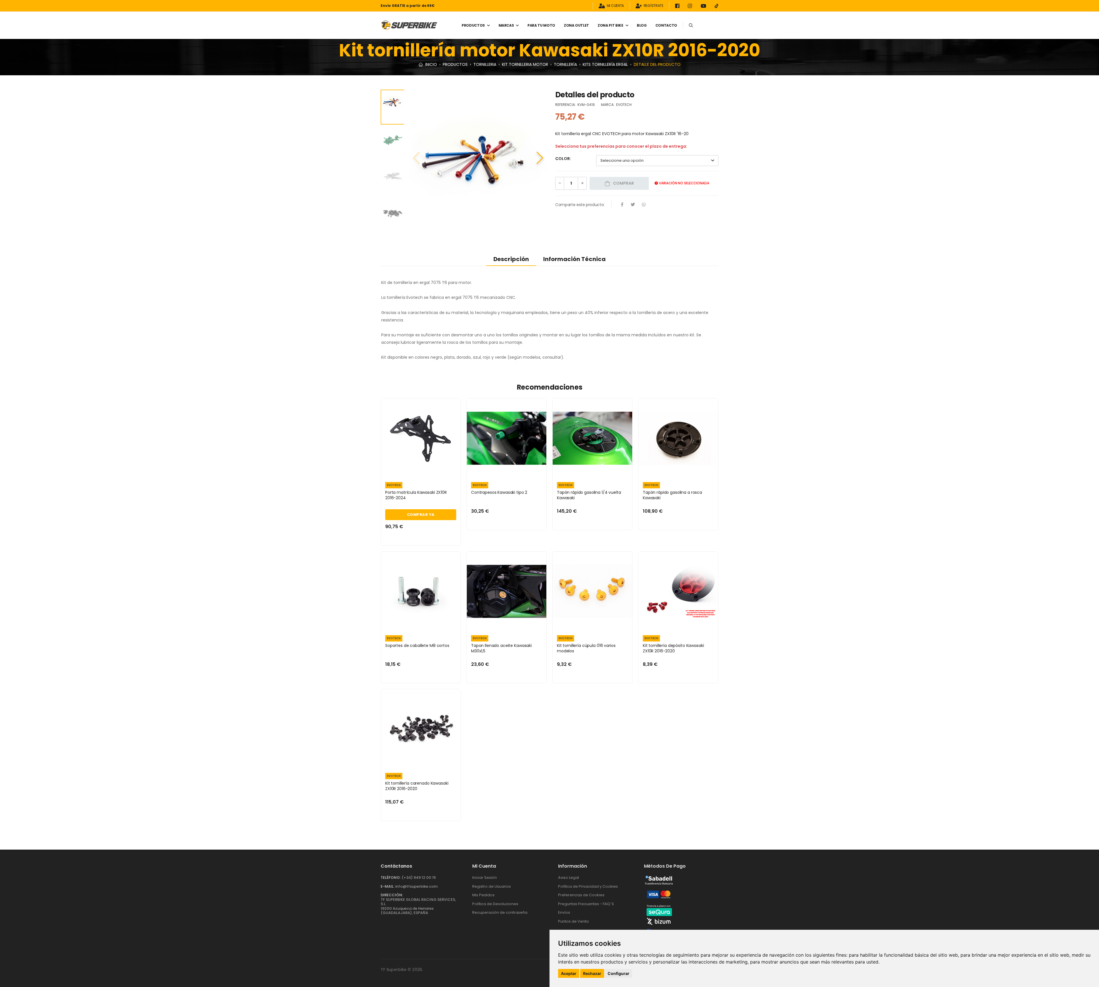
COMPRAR (623, 183)
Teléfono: (391, 877)
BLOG (642, 25)
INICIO (430, 64)
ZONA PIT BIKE (610, 25)
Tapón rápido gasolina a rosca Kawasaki (672, 495)
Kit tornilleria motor (525, 64)
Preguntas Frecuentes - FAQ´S (586, 904)
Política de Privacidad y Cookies (588, 886)
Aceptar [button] (568, 973)
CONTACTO (666, 25)
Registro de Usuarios (491, 886)
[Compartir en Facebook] (622, 205)
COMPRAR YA (421, 514)
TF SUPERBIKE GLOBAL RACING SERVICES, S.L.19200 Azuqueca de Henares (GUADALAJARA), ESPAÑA (418, 906)
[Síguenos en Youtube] (704, 5)
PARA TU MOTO (541, 25)
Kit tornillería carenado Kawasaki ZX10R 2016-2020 (416, 786)
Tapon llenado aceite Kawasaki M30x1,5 (501, 648)
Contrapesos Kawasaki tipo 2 (499, 492)
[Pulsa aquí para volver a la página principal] (409, 25)
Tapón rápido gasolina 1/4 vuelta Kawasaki (589, 495)
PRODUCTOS (473, 25)
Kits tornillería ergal (605, 64)
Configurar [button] (618, 973)
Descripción (511, 259)
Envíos (564, 912)
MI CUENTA (615, 5)
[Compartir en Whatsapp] (644, 205)
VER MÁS (420, 471)
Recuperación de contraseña (499, 912)
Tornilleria (484, 64)
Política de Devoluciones (495, 904)
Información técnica (574, 259)
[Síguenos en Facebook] (678, 5)
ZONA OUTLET (576, 25)
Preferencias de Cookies (581, 895)
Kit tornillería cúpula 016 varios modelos (586, 648)
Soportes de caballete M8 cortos (417, 645)
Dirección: (392, 895)
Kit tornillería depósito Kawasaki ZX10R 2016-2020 (673, 648)
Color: (563, 158)
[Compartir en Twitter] (633, 205)
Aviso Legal (568, 877)
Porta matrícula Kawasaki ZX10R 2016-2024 (416, 495)
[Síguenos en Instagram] (691, 5)
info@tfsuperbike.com (416, 886)
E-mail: (387, 886)
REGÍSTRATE (653, 5)
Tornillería (565, 64)
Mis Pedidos (483, 895)
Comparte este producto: (579, 205)
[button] (540, 158)
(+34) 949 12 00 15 (419, 877)
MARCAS (506, 25)
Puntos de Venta (573, 921)
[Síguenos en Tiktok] (716, 6)
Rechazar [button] (592, 973)
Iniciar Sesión (484, 877)
